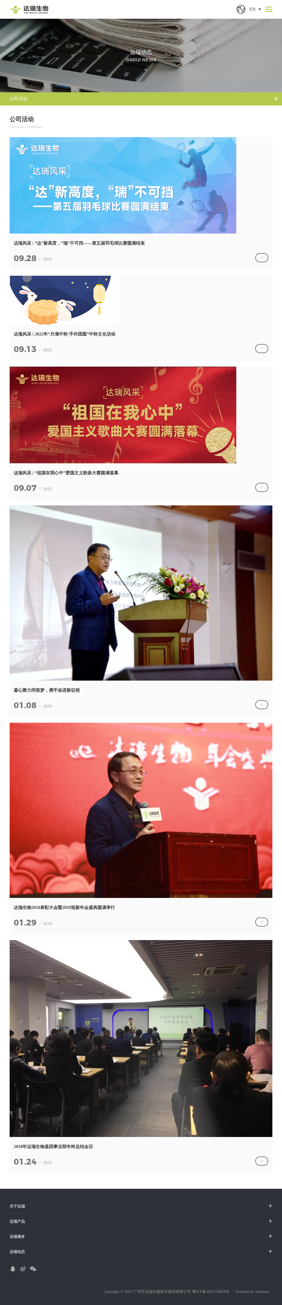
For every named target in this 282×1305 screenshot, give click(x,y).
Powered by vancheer (252, 1292)
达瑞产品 (17, 1221)
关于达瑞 (17, 1206)
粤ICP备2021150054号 (210, 1292)
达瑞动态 (17, 1252)
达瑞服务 (17, 1236)
